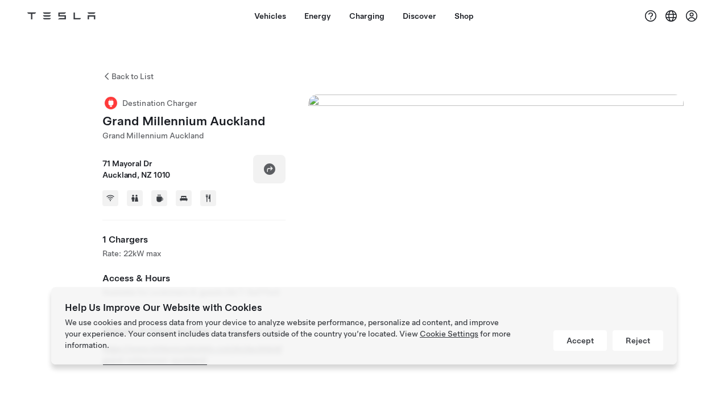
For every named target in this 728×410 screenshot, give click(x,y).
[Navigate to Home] (61, 16)
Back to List (132, 76)
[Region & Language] (671, 16)
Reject (638, 340)
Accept (580, 340)
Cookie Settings (449, 333)
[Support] (651, 16)
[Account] (691, 16)
